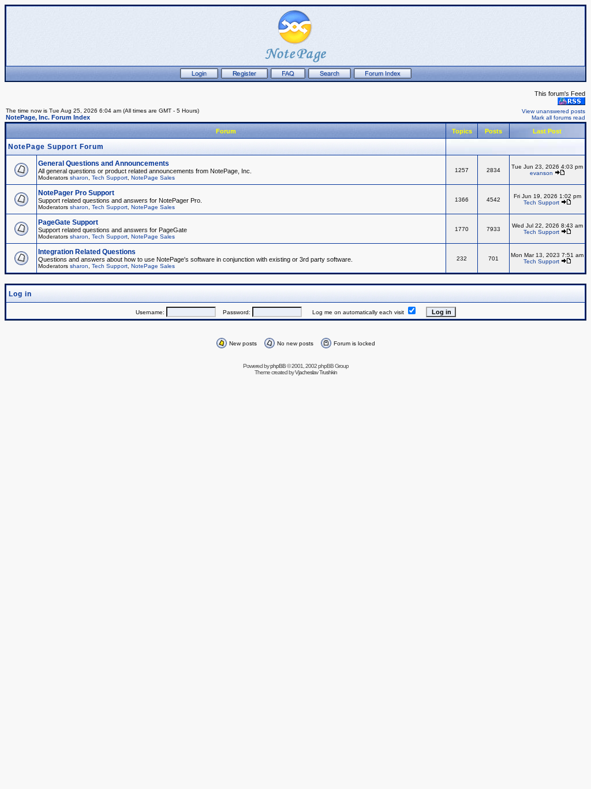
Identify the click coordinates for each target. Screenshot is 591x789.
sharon (79, 177)
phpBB (278, 366)
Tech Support (110, 177)
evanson (541, 173)
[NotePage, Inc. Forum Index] (382, 76)
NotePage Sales (153, 177)
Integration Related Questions (87, 252)
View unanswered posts (553, 111)
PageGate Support (68, 222)
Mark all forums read (558, 117)
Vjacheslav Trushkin (316, 372)
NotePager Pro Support (76, 193)
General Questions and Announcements (103, 163)
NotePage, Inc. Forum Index (48, 117)
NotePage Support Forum (56, 147)
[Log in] (199, 76)
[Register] (244, 76)
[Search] (329, 76)
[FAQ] (288, 76)
